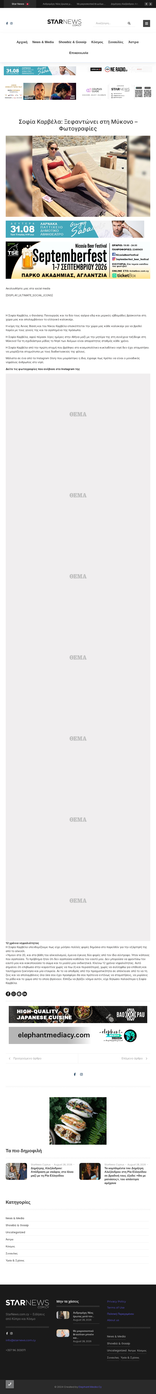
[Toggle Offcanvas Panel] (146, 23)
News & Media (43, 42)
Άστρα (133, 42)
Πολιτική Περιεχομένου (120, 1314)
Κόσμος (97, 42)
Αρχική (22, 42)
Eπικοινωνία (78, 53)
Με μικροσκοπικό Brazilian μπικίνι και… (83, 1334)
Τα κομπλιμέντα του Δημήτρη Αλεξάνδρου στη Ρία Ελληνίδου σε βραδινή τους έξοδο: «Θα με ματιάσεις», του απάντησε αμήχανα (125, 1175)
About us (113, 1320)
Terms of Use (115, 1307)
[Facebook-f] (7, 23)
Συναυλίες (115, 42)
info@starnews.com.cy (21, 1340)
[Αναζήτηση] (129, 23)
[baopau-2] (78, 1121)
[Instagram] (11, 23)
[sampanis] (78, 229)
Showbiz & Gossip (72, 42)
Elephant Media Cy (90, 1387)
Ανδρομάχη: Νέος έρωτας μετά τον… (83, 1314)
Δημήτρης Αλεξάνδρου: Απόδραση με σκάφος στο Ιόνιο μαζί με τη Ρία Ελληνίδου (52, 1172)
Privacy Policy (116, 1301)
